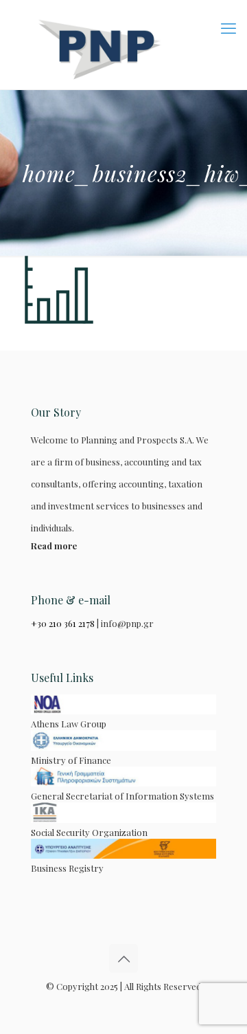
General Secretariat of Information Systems (122, 796)
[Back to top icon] (123, 958)
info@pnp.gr (127, 623)
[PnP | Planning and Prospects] (123, 44)
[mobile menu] (228, 27)
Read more (54, 545)
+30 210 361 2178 (63, 623)
